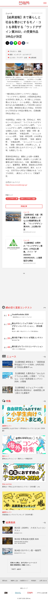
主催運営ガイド (24, 580)
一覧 (44, 357)
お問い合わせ (43, 580)
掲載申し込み (14, 580)
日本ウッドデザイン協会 (28, 198)
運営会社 (4, 580)
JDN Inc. (28, 598)
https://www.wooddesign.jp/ (16, 185)
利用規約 (33, 580)
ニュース (9, 13)
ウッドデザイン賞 (12, 198)
